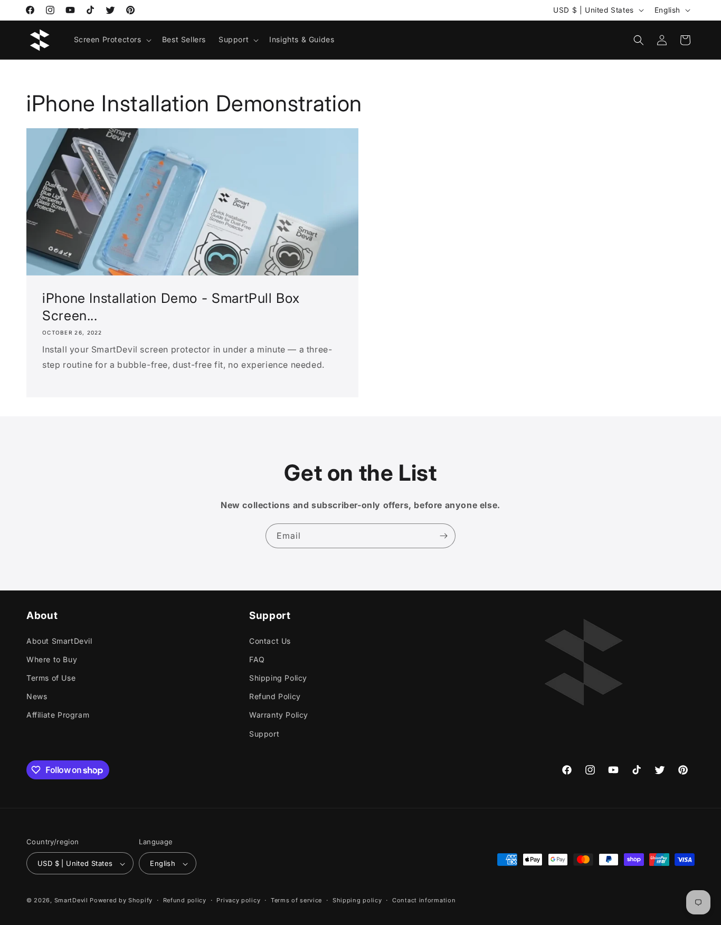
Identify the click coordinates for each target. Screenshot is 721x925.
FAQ (257, 658)
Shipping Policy (278, 677)
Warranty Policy (278, 714)
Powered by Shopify (121, 900)
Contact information (424, 900)
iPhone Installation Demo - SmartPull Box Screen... (170, 307)
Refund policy (184, 900)
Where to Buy (51, 658)
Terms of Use (50, 677)
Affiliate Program (57, 714)
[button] (112, 39)
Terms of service (296, 900)
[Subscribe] (443, 535)
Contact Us (270, 640)
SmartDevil (71, 900)
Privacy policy (238, 900)
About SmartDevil (59, 640)
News (36, 696)
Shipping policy (357, 900)
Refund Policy (275, 696)
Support (264, 733)
